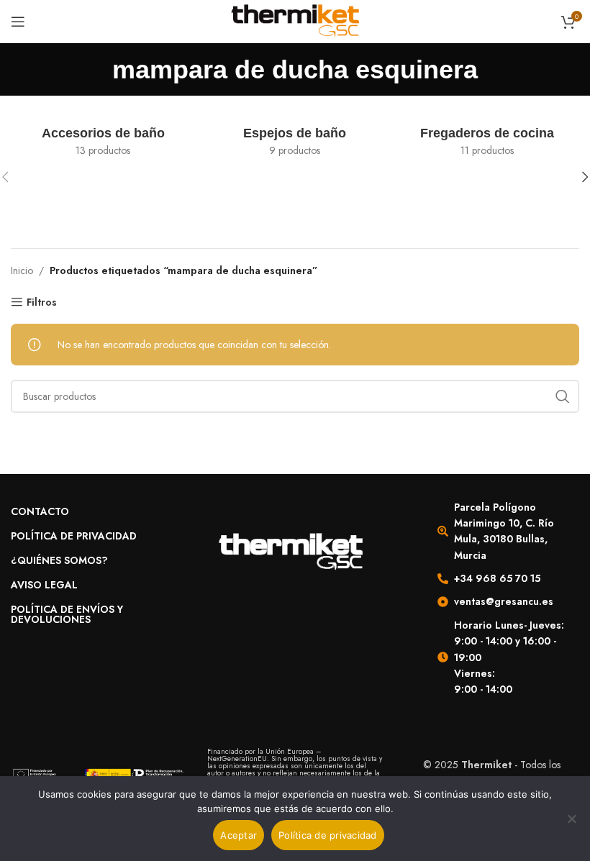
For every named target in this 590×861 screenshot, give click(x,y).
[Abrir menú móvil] (18, 21)
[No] (572, 826)
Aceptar (238, 835)
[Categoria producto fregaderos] (486, 141)
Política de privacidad (327, 835)
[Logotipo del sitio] (295, 20)
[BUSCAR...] (562, 396)
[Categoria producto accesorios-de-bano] (103, 141)
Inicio (22, 270)
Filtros (42, 302)
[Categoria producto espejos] (295, 141)
